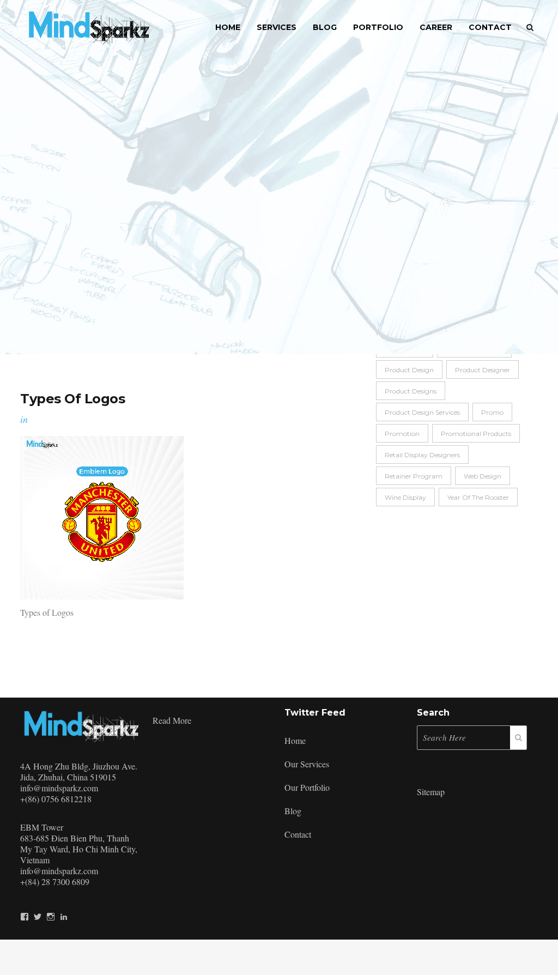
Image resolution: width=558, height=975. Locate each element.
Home (295, 740)
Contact (297, 834)
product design (409, 370)
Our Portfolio (307, 787)
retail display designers (422, 455)
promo (492, 412)
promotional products (476, 433)
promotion (402, 433)
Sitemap (431, 791)
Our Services (306, 764)
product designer (482, 370)
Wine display (405, 497)
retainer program (413, 476)
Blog (292, 810)
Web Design (482, 476)
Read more (172, 720)
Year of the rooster (478, 497)
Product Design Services (422, 412)
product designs (410, 391)
